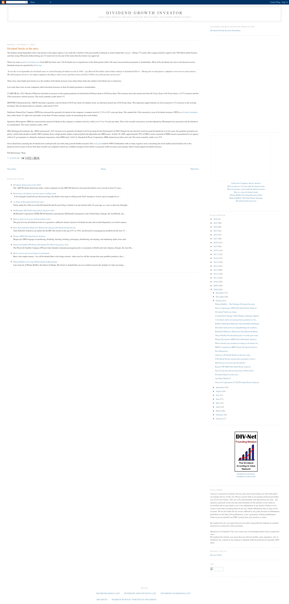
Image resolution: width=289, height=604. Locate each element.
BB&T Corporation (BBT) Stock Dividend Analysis (236, 347)
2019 (215, 246)
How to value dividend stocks (246, 192)
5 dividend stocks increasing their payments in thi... (236, 319)
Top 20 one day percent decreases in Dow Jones (234, 370)
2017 (215, 254)
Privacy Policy (216, 555)
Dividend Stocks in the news (226, 374)
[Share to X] (32, 158)
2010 (215, 281)
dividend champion (190, 112)
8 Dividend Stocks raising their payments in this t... (236, 358)
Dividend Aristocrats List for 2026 (27, 184)
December (220, 292)
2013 (215, 270)
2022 (215, 234)
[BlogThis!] (29, 158)
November (220, 296)
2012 (215, 273)
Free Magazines (221, 351)
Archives (101, 599)
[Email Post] (22, 158)
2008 (215, 289)
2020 (215, 242)
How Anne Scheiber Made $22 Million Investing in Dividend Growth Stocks (44, 227)
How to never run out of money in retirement (31, 253)
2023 (215, 230)
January (219, 418)
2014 (215, 266)
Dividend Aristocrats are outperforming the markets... (236, 327)
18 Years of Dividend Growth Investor (28, 201)
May (218, 403)
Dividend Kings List (108, 593)
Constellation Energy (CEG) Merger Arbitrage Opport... (237, 315)
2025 (215, 223)
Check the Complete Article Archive (246, 183)
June (218, 399)
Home (103, 169)
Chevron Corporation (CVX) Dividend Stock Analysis (237, 382)
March (219, 410)
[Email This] (26, 158)
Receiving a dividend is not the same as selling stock (34, 193)
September (220, 387)
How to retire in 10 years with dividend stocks (32, 219)
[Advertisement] (62, 30)
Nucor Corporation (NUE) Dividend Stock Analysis (236, 308)
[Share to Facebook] (35, 158)
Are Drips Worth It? (223, 378)
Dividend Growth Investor (144, 12)
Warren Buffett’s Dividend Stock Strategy (246, 198)
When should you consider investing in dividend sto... (237, 343)
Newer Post (11, 169)
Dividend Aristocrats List (246, 200)
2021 (215, 238)
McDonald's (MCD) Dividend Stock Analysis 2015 (34, 210)
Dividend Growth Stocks (246, 474)
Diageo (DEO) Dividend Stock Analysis (29, 236)
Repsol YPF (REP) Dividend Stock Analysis (233, 366)
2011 (215, 277)
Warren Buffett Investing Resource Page (246, 195)
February (220, 414)
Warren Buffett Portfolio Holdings (134, 599)
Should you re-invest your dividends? (230, 362)
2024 (215, 226)
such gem (97, 143)
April (218, 406)
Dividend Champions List (176, 593)
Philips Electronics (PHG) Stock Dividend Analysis (236, 339)
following (37, 65)
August (219, 391)
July (218, 395)
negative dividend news (30, 62)
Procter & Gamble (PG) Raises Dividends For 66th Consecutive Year (40, 244)
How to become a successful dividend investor (246, 189)
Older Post (194, 169)
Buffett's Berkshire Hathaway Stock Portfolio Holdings (237, 323)
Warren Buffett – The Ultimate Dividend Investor (235, 304)
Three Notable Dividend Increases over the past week (236, 335)
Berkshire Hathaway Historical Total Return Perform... (237, 331)
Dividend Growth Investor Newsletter (225, 30)
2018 (215, 250)
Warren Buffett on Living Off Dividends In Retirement (35, 261)
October (219, 300)
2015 (215, 262)
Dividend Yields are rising (225, 312)
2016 (215, 258)
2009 (215, 285)
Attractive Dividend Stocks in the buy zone (232, 355)
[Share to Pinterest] (38, 158)
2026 (215, 219)
